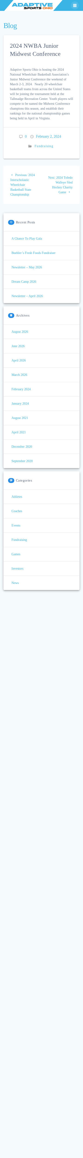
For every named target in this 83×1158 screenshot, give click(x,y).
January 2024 (20, 403)
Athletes (17, 496)
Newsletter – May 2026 (27, 267)
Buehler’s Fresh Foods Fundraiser (34, 253)
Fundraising (44, 146)
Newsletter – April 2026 (27, 296)
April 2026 (19, 360)
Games (16, 554)
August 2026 (20, 331)
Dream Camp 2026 (24, 281)
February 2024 (21, 389)
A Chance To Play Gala (27, 238)
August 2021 (20, 418)
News (15, 583)
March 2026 (19, 375)
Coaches (17, 511)
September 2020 (22, 461)
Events (16, 525)
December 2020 (22, 446)
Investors (17, 568)
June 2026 (18, 346)
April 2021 (19, 432)
